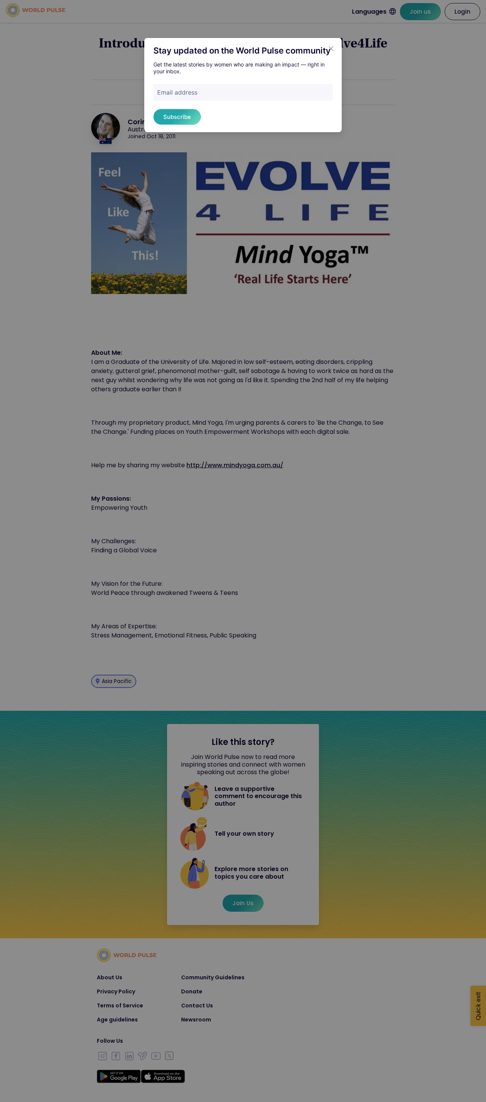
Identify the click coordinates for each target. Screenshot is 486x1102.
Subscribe (177, 116)
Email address (177, 92)
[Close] (331, 49)
